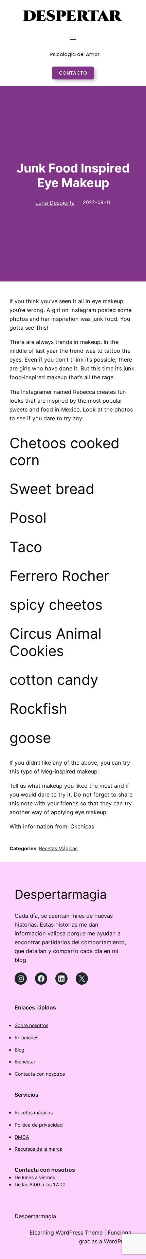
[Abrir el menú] (73, 38)
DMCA (22, 1137)
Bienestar (25, 1061)
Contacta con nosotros (40, 1074)
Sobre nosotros (31, 1025)
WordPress (117, 1241)
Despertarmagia (61, 894)
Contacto (73, 73)
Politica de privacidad (39, 1125)
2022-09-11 (97, 202)
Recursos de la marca (38, 1149)
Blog (19, 1050)
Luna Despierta (55, 202)
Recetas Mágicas (58, 848)
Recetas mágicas (34, 1112)
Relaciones (26, 1037)
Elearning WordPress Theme (66, 1232)
